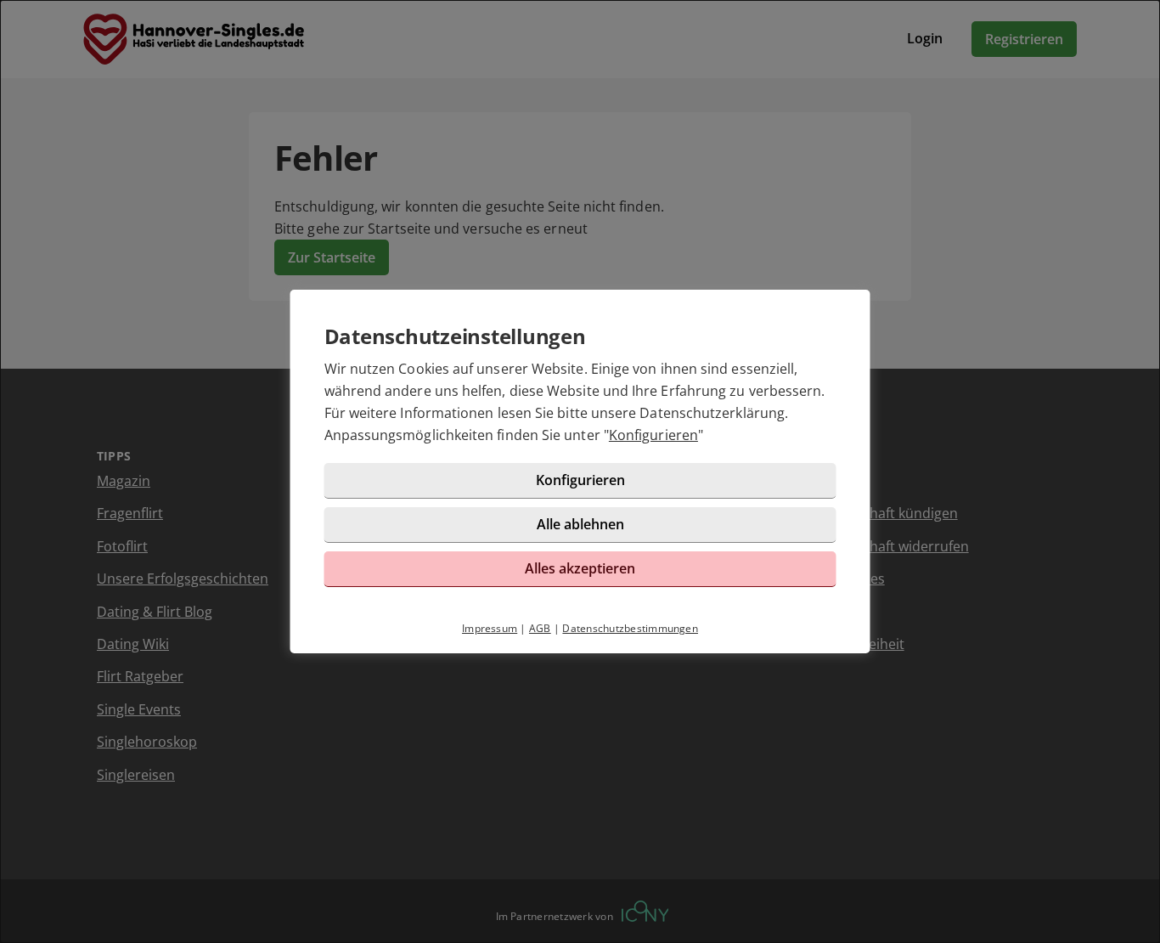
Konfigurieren (653, 435)
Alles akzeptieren (580, 568)
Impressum (489, 628)
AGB (540, 628)
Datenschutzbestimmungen (630, 628)
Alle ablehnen (580, 524)
